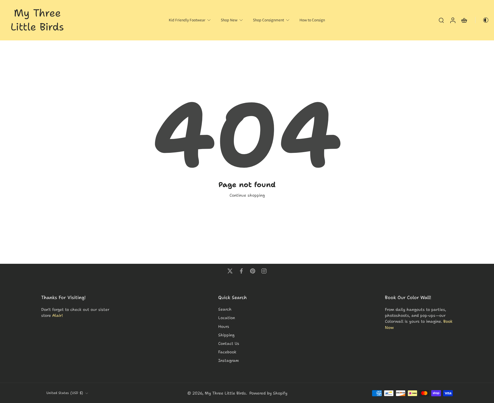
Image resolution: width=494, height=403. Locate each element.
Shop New (229, 19)
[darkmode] (482, 20)
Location (226, 317)
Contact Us (228, 343)
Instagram (228, 360)
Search (225, 309)
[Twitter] (230, 271)
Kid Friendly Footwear (187, 19)
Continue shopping (247, 195)
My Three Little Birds (225, 393)
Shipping (226, 334)
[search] (441, 20)
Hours (223, 326)
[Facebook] (241, 271)
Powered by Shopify (268, 393)
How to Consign (312, 19)
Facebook (227, 352)
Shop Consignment (268, 19)
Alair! (57, 315)
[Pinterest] (252, 271)
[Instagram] (264, 271)
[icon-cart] (464, 20)
